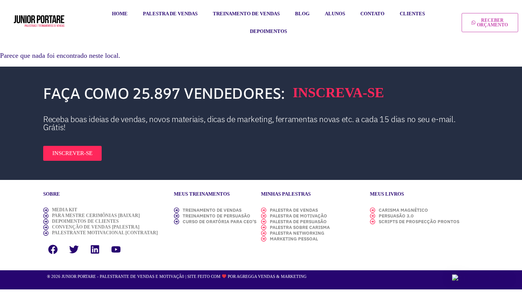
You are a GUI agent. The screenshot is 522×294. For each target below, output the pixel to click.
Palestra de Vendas (170, 13)
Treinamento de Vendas (246, 13)
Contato (372, 13)
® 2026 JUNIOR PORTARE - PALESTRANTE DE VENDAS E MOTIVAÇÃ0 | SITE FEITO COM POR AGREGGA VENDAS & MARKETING (176, 276)
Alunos (335, 13)
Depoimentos (268, 31)
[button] (481, 278)
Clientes (412, 13)
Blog (302, 13)
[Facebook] (52, 249)
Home (120, 13)
